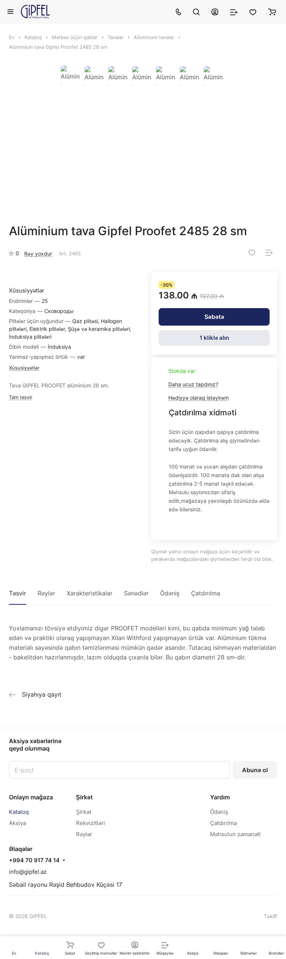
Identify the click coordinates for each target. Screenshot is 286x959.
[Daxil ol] (215, 11)
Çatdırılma (205, 593)
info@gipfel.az (28, 871)
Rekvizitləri (90, 823)
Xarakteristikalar (89, 593)
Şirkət (84, 797)
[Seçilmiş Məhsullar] (253, 11)
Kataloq (19, 811)
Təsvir (17, 593)
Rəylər (46, 593)
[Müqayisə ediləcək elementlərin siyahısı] (234, 11)
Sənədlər (136, 593)
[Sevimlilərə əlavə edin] (252, 252)
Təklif (270, 916)
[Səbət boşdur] (272, 11)
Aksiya (17, 823)
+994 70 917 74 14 (34, 860)
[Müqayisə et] (269, 252)
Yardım (220, 797)
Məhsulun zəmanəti (235, 834)
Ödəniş (169, 593)
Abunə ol (255, 770)
